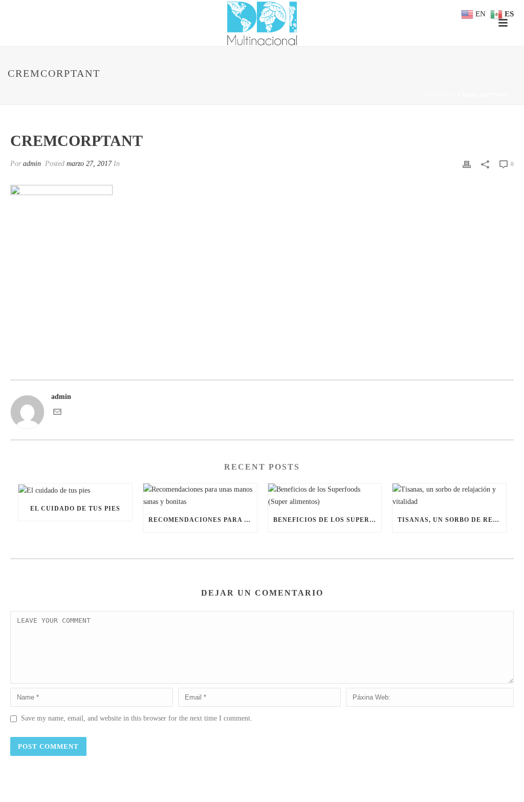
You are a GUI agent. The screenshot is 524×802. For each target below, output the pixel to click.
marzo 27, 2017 (89, 163)
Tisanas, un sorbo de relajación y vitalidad (452, 519)
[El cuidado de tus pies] (75, 489)
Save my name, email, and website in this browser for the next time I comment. (136, 718)
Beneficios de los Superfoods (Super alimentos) (327, 519)
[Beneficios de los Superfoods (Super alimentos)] (325, 495)
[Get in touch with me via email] (57, 413)
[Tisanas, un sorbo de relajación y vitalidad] (449, 495)
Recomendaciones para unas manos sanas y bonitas (202, 519)
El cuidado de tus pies (75, 508)
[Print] (467, 164)
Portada (437, 95)
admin (32, 163)
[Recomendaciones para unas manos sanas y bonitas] (200, 495)
